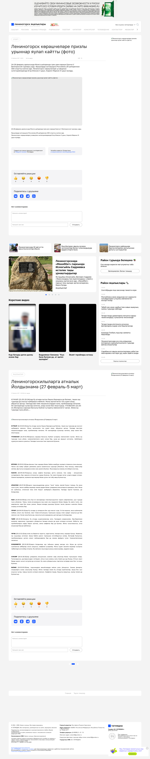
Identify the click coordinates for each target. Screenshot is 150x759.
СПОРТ (15, 39)
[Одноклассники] (21, 196)
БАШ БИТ (15, 30)
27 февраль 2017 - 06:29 (17, 392)
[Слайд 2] (49, 294)
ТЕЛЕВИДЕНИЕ (103, 30)
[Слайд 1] (46, 294)
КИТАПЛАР (77, 30)
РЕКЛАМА (25, 30)
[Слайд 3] (52, 294)
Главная (68, 693)
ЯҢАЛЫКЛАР (18, 374)
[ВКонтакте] (15, 196)
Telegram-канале (21, 152)
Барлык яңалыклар (120, 361)
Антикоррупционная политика (20, 747)
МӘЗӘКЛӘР (129, 30)
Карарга (132, 754)
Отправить (76, 225)
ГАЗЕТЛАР (66, 30)
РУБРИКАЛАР (54, 30)
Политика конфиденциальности (21, 751)
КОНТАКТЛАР (117, 30)
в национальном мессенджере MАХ (63, 152)
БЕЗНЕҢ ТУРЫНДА (38, 30)
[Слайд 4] (55, 294)
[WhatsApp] (34, 196)
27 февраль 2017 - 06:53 (17, 58)
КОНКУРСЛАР (89, 30)
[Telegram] (28, 196)
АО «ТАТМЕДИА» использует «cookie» (22, 748)
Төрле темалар (79, 693)
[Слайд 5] (58, 294)
